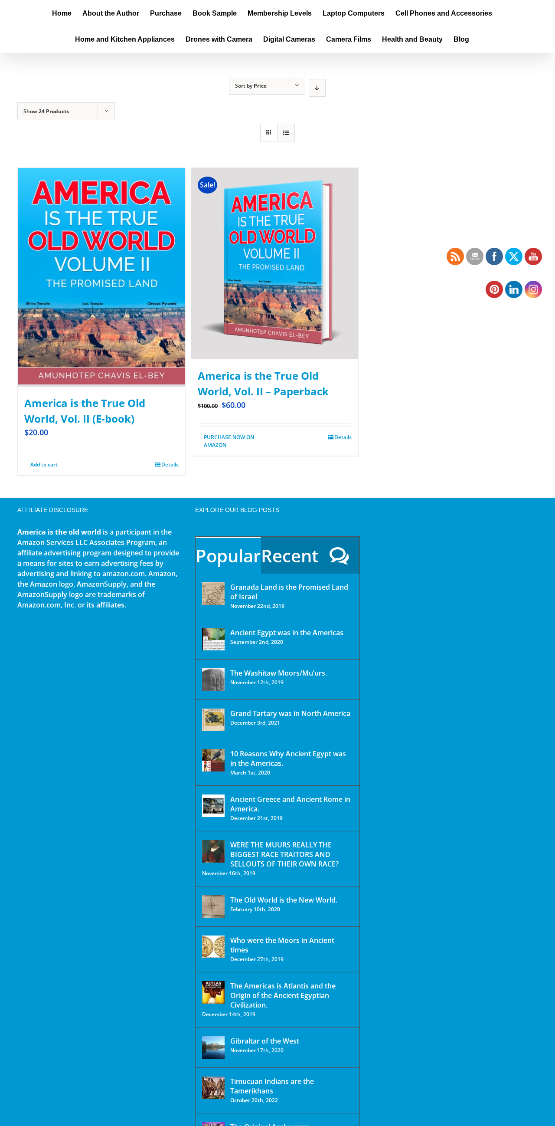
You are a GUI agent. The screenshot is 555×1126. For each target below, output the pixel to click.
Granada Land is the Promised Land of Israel (289, 591)
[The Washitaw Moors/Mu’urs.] (213, 679)
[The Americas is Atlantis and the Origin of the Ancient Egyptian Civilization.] (213, 992)
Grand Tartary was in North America (290, 713)
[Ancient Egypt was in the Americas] (213, 639)
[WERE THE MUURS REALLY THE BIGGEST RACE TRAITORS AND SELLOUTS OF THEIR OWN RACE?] (213, 851)
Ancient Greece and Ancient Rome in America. (290, 804)
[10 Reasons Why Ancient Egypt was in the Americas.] (213, 760)
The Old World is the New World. (283, 900)
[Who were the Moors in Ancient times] (213, 947)
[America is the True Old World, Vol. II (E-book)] (101, 277)
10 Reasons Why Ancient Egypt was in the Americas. (288, 758)
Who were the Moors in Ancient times (282, 945)
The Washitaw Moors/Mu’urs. (278, 673)
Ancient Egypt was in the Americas (286, 632)
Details (170, 464)
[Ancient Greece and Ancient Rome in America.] (213, 805)
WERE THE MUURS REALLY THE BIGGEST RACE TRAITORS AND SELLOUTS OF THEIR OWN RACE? (284, 854)
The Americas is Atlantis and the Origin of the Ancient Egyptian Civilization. (283, 995)
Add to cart (44, 464)
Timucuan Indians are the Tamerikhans (272, 1086)
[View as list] (286, 132)
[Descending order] (317, 88)
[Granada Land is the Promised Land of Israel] (213, 593)
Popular (228, 556)
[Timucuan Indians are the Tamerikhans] (213, 1088)
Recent (290, 556)
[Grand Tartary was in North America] (213, 720)
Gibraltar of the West (264, 1041)
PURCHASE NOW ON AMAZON (229, 441)
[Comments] (339, 555)
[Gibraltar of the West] (213, 1047)
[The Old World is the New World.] (213, 906)
